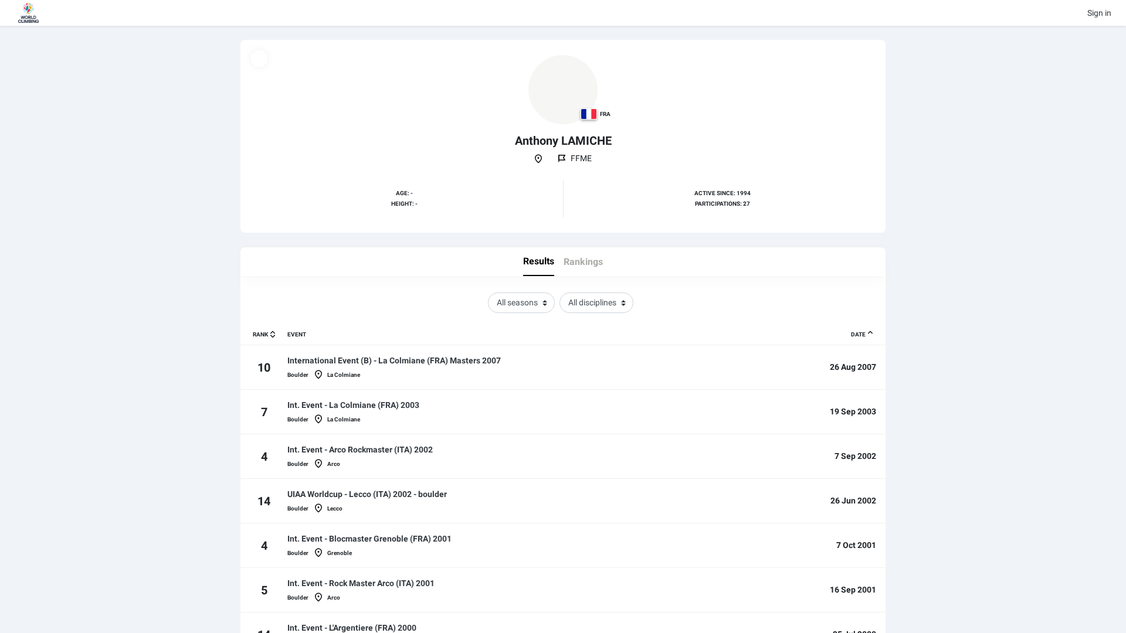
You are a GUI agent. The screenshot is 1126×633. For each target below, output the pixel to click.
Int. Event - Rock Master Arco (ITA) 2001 (361, 583)
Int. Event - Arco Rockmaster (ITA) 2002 (360, 449)
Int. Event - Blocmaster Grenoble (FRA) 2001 (369, 538)
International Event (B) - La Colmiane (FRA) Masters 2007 (394, 360)
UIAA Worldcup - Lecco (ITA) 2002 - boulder (367, 494)
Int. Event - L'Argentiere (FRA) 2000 (351, 627)
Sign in (1099, 13)
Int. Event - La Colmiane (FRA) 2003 (353, 405)
